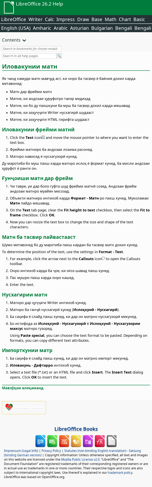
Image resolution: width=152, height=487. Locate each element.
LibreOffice (13, 19)
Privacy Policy (51, 450)
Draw (83, 19)
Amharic (42, 28)
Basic (139, 19)
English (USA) (15, 28)
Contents (11, 40)
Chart (125, 19)
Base (96, 19)
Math (110, 19)
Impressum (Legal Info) (21, 450)
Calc (49, 19)
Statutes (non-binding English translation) (95, 450)
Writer (35, 19)
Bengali (123, 28)
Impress (65, 19)
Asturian (79, 28)
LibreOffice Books (76, 428)
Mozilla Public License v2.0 (80, 459)
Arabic (61, 28)
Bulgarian (102, 28)
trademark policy (120, 472)
